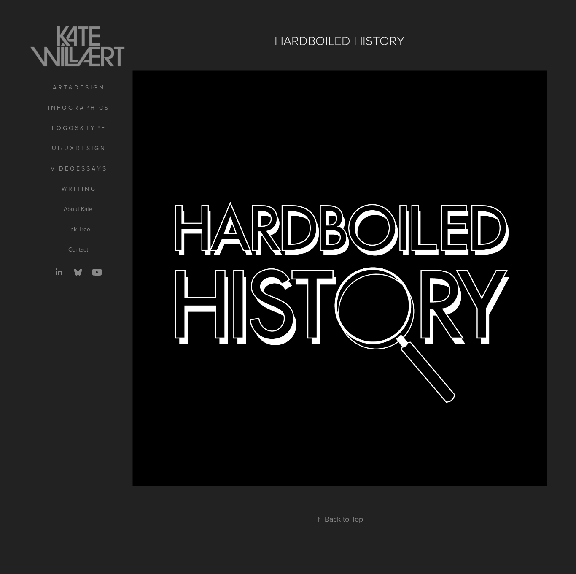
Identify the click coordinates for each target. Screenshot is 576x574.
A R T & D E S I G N (78, 87)
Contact (78, 249)
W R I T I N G (78, 188)
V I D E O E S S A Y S (78, 168)
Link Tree (78, 229)
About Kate (78, 209)
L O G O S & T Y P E (78, 128)
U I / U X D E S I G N (78, 148)
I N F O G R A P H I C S (78, 107)
